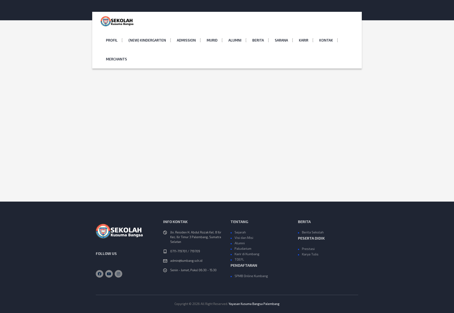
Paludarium (243, 248)
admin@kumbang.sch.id (186, 260)
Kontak (326, 40)
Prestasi (308, 249)
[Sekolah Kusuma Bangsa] (117, 21)
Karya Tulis (310, 254)
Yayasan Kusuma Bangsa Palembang (254, 304)
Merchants (116, 59)
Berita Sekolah (313, 232)
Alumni (234, 40)
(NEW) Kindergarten (147, 40)
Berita (258, 40)
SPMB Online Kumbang (251, 276)
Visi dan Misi (244, 238)
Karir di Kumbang (247, 254)
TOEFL (239, 259)
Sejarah (240, 232)
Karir (303, 40)
